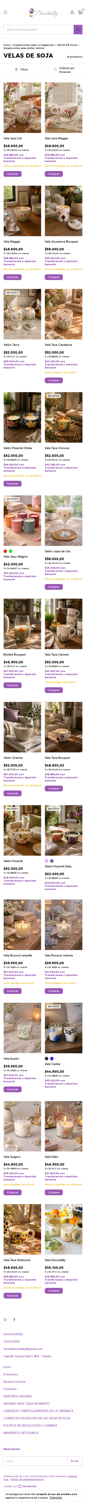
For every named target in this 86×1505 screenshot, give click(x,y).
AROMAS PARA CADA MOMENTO (27, 1404)
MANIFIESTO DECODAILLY (21, 1433)
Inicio (7, 45)
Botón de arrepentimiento (27, 1479)
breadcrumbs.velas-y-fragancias (33, 45)
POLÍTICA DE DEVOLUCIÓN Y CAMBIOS (30, 1425)
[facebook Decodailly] (14, 1320)
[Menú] (5, 12)
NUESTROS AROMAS (18, 1396)
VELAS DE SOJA (67, 45)
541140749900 (13, 1334)
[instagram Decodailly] (5, 1320)
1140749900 (12, 1341)
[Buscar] (78, 29)
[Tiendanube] (21, 1487)
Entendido (56, 1497)
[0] (80, 12)
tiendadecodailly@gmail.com (23, 1349)
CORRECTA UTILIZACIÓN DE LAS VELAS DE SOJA (37, 1418)
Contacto (10, 1389)
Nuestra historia (14, 1382)
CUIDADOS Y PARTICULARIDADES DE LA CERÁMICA (38, 1411)
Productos (11, 1374)
